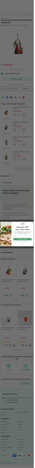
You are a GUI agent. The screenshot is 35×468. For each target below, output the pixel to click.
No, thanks (22, 244)
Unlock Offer (22, 239)
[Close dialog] (32, 222)
